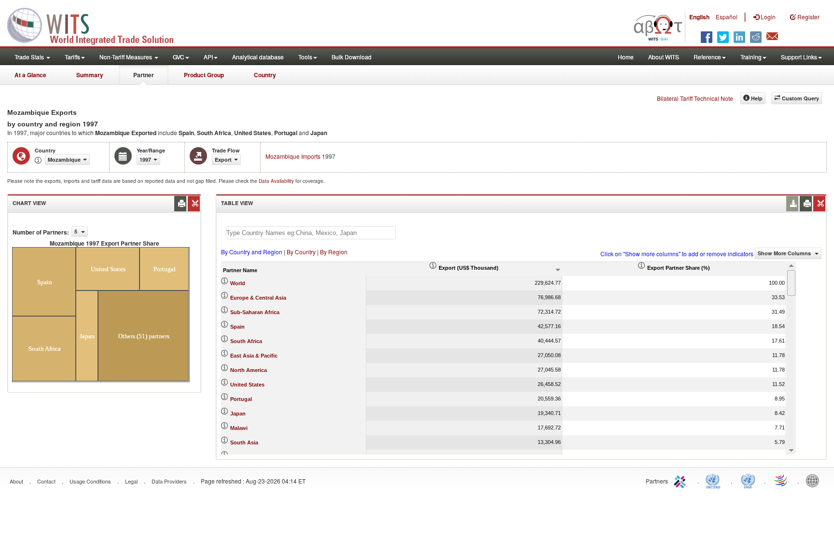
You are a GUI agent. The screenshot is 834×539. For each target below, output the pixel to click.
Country (265, 74)
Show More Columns (785, 253)
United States (247, 384)
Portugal (241, 399)
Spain (237, 327)
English (699, 17)
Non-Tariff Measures (126, 57)
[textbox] (311, 232)
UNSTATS (748, 480)
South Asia (244, 442)
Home (626, 57)
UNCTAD (714, 480)
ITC (681, 480)
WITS (96, 24)
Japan (238, 413)
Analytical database (258, 57)
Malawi (239, 428)
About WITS (663, 57)
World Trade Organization (781, 480)
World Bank (814, 480)
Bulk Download (352, 57)
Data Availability (277, 181)
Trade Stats (29, 57)
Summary (89, 74)
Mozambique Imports (292, 156)
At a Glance (30, 74)
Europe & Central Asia (258, 298)
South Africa (246, 341)
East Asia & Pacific (254, 356)
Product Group (204, 74)
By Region (334, 252)
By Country (301, 252)
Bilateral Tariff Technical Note (695, 98)
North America (248, 370)
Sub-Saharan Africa (254, 312)
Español (726, 17)
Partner (143, 74)
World (237, 283)
